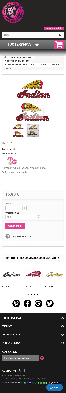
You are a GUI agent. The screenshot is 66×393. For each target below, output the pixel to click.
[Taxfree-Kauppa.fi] (33, 12)
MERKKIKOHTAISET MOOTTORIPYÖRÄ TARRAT (26, 65)
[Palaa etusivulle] (5, 57)
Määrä (8, 204)
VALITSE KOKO (12, 213)
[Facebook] (24, 370)
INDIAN (55, 65)
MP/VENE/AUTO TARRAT (22, 57)
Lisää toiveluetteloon (21, 236)
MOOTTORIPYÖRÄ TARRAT (17, 61)
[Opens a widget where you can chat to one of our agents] (54, 387)
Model (5, 149)
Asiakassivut (11, 334)
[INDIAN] (18, 130)
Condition (7, 153)
